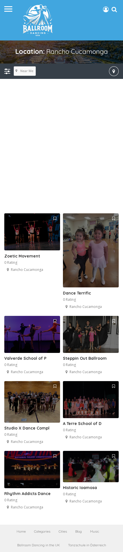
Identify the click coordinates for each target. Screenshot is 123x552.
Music (94, 531)
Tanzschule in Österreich (87, 545)
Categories (42, 531)
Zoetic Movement (22, 256)
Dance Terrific (77, 293)
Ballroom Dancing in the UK (38, 545)
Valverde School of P (25, 358)
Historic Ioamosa (80, 487)
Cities (63, 531)
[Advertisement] (61, 146)
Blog (78, 531)
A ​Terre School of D (82, 423)
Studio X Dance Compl (26, 428)
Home (21, 531)
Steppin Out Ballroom (85, 358)
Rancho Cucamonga (27, 269)
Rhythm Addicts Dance (27, 493)
